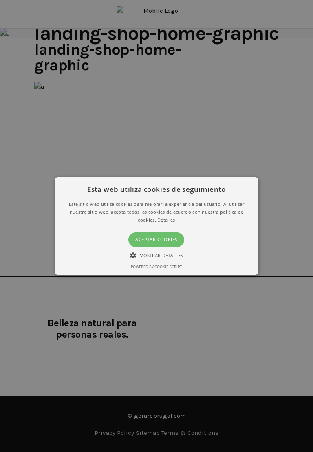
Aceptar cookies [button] (156, 239)
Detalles (166, 220)
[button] (157, 226)
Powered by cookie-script (156, 266)
